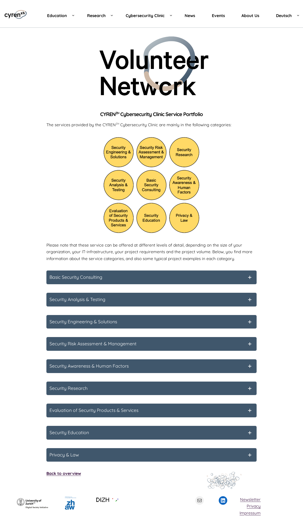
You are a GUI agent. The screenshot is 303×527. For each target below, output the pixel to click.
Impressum (250, 512)
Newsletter (250, 499)
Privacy (254, 506)
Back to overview (63, 473)
